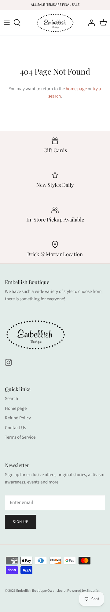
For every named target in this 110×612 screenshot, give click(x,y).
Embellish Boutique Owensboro (41, 590)
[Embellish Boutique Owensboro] (55, 23)
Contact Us (15, 428)
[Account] (90, 22)
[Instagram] (8, 362)
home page (76, 89)
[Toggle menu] (6, 22)
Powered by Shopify (83, 590)
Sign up (20, 522)
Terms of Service (20, 437)
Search (11, 398)
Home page (16, 408)
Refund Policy (18, 418)
